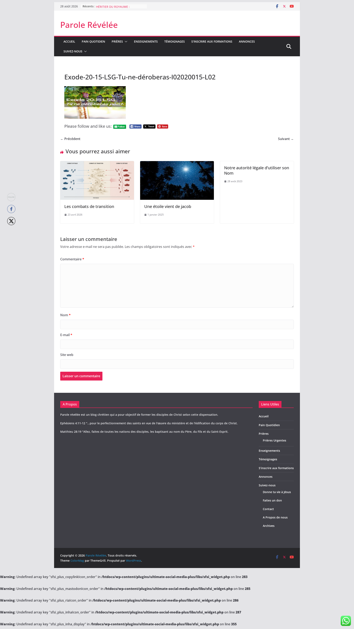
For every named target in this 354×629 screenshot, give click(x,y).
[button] (125, 41)
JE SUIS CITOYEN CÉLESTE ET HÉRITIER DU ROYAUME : (115, 8)
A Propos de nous (275, 517)
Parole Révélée (89, 24)
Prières (117, 41)
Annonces (247, 41)
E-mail (66, 335)
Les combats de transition (89, 206)
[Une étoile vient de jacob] (177, 164)
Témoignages (174, 41)
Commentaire (72, 259)
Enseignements (146, 41)
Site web (66, 354)
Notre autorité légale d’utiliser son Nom (256, 170)
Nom (65, 315)
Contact (268, 509)
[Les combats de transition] (97, 164)
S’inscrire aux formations (211, 41)
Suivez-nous (73, 51)
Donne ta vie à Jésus (277, 492)
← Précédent (70, 139)
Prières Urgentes (274, 440)
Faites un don (272, 500)
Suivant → (286, 139)
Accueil (69, 41)
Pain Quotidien (93, 41)
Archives (269, 526)
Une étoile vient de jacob (167, 206)
